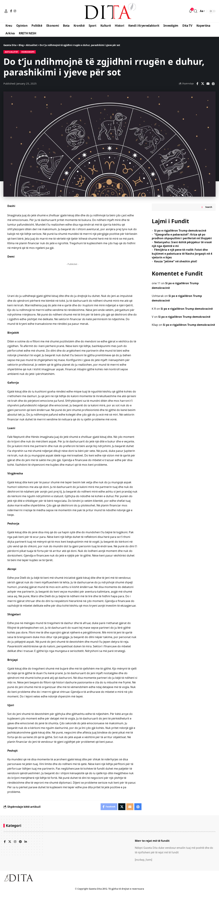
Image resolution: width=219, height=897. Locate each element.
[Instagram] (15, 11)
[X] (10, 841)
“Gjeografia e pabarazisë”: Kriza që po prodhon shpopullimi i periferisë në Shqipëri (182, 236)
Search (208, 207)
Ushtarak (158, 296)
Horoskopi (27, 52)
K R (154, 309)
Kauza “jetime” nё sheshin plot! (175, 261)
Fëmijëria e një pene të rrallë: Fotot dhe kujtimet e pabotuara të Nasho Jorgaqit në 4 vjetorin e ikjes (182, 253)
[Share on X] (202, 83)
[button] (6, 11)
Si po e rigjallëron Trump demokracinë (180, 230)
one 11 (156, 283)
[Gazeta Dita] (109, 11)
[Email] (207, 83)
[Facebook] (11, 11)
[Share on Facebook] (197, 83)
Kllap (155, 325)
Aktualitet (11, 52)
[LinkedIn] (25, 841)
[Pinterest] (20, 841)
